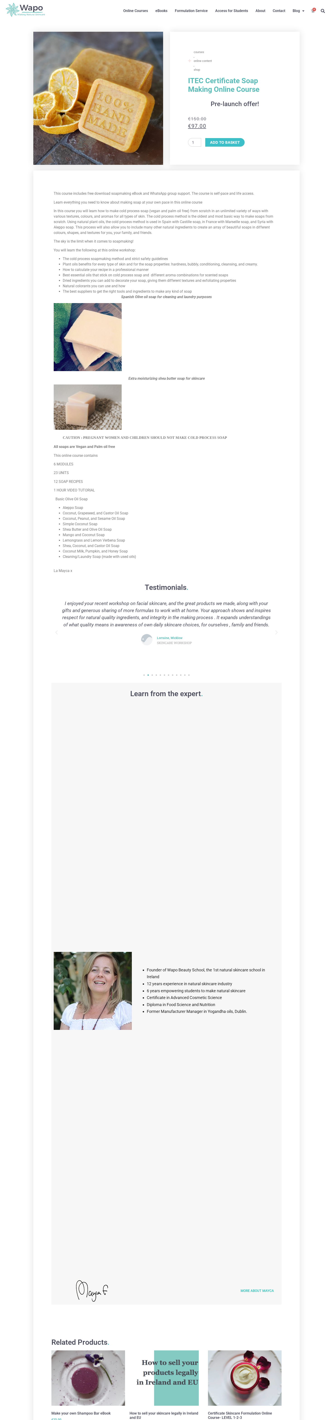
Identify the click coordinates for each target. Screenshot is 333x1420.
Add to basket (225, 142)
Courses (199, 52)
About (260, 11)
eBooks (161, 11)
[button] (322, 11)
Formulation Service (191, 11)
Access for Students (231, 11)
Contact (279, 11)
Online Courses (135, 11)
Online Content (203, 61)
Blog (296, 11)
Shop (197, 69)
